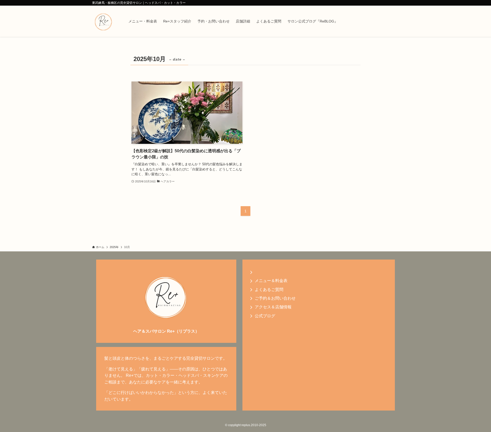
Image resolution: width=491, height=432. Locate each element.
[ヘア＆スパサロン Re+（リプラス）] (103, 21)
